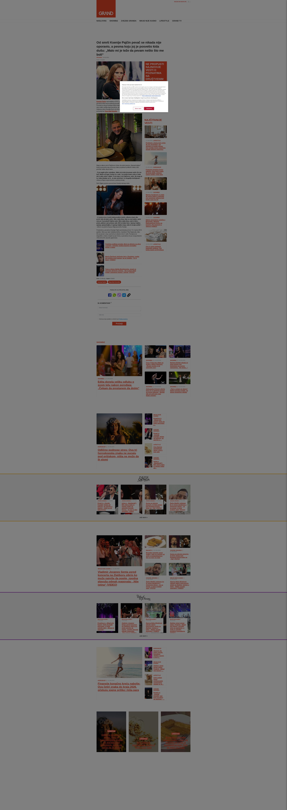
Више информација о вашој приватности (151, 95)
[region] (144, 96)
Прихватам (149, 108)
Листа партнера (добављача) (128, 103)
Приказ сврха (138, 108)
